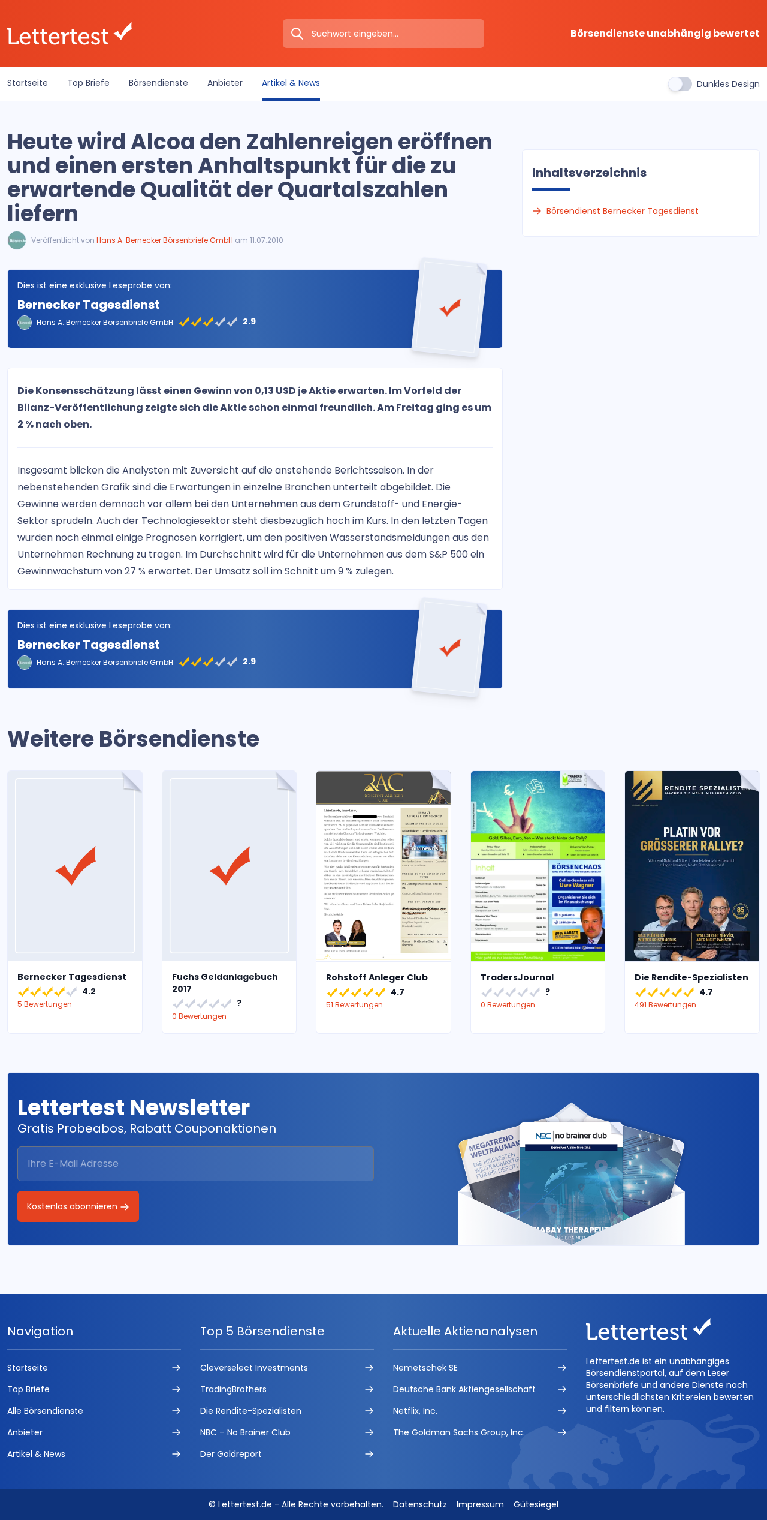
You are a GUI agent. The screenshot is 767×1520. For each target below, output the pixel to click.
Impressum (480, 1504)
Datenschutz (420, 1504)
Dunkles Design (728, 84)
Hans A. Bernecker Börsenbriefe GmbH (164, 240)
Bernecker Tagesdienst (88, 304)
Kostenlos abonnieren (73, 1206)
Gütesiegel (536, 1504)
